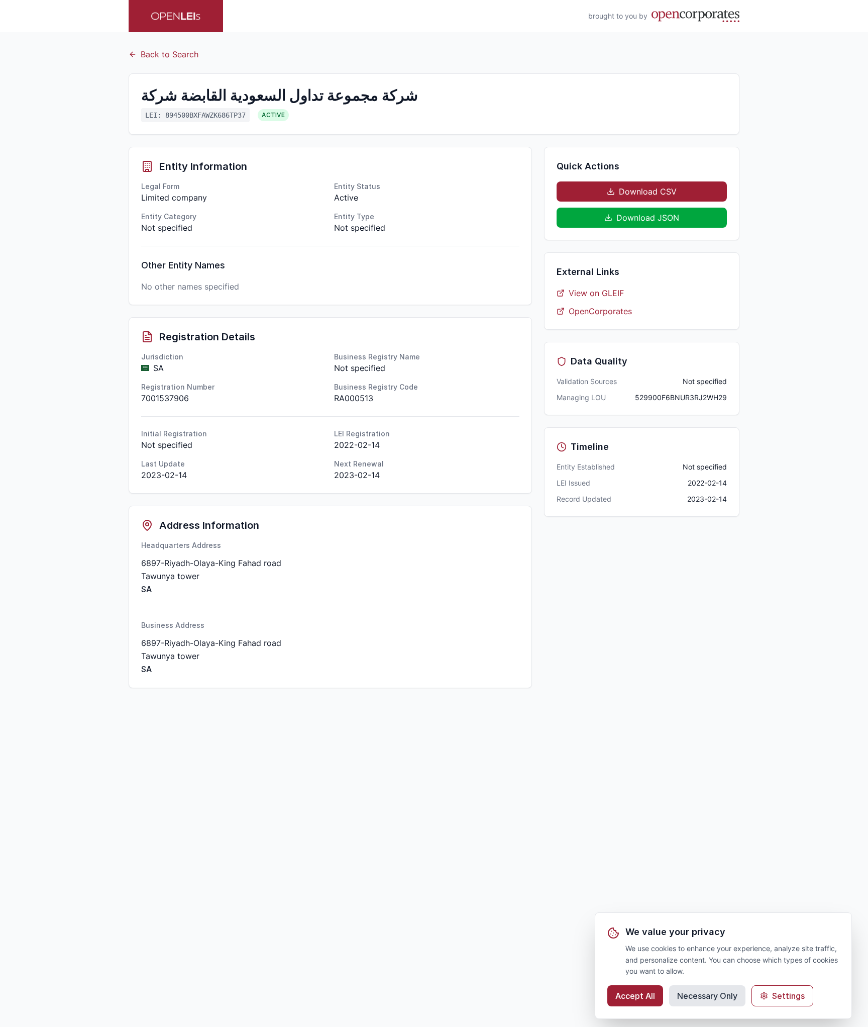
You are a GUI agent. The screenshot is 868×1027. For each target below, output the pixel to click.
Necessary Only (707, 996)
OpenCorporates (600, 311)
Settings (788, 996)
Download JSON (647, 218)
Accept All (635, 996)
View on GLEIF (596, 293)
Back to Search (169, 54)
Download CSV (648, 191)
